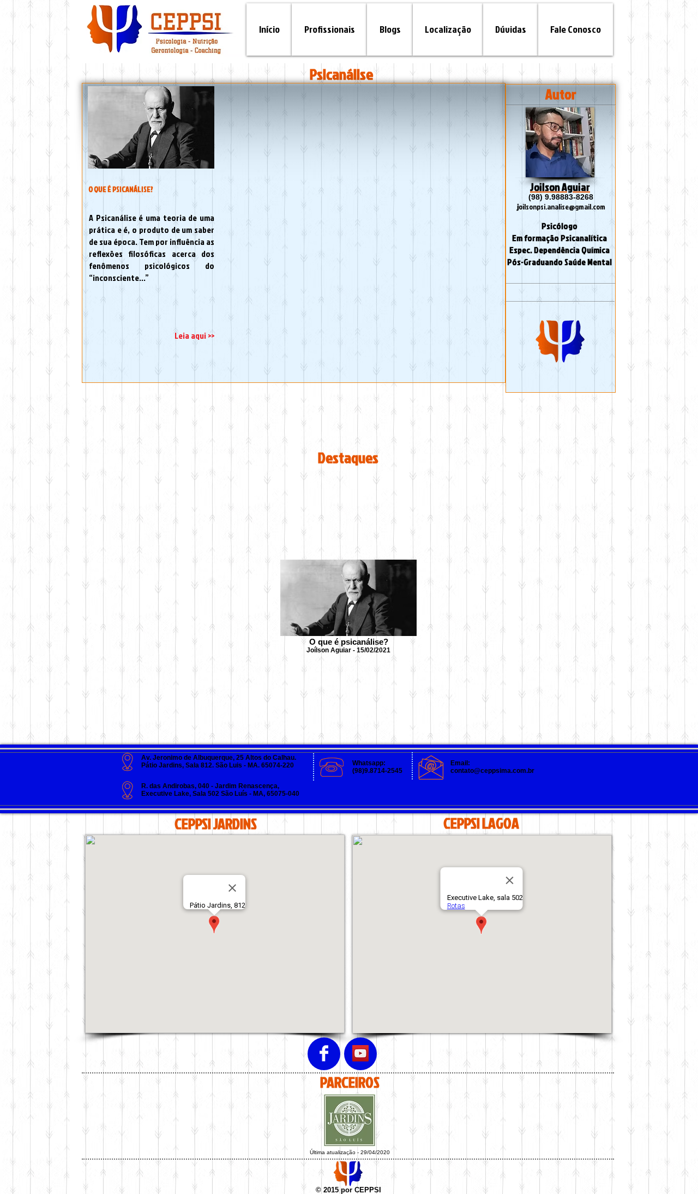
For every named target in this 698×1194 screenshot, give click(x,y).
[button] (390, 29)
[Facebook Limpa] (324, 1053)
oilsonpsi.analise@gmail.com (562, 206)
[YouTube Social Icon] (360, 1053)
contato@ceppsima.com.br (492, 771)
